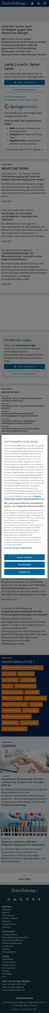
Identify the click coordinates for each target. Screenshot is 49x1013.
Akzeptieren (24, 572)
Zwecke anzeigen (24, 557)
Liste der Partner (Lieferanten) (18, 548)
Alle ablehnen (24, 564)
